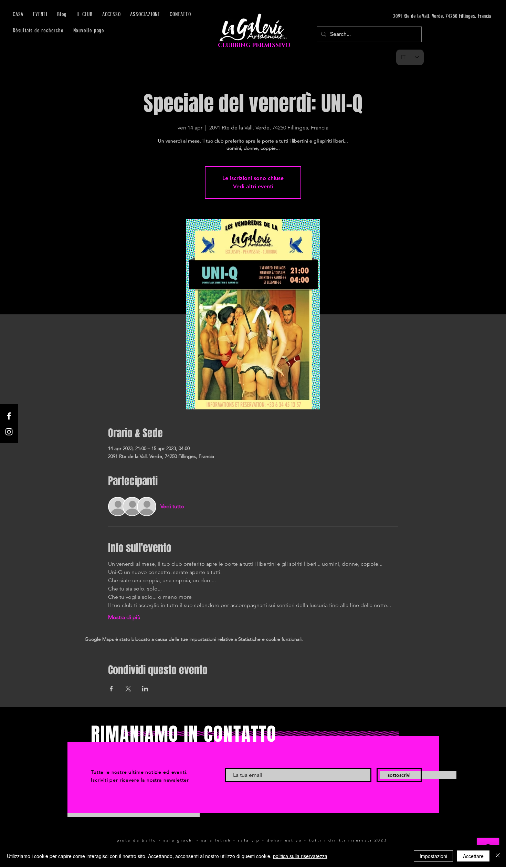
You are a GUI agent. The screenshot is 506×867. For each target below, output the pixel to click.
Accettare (473, 856)
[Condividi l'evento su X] (128, 688)
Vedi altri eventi (253, 186)
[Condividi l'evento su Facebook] (111, 688)
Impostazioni (433, 856)
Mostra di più (124, 617)
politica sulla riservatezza (300, 856)
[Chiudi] (498, 855)
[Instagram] (9, 432)
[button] (111, 14)
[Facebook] (9, 416)
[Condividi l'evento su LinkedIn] (145, 688)
